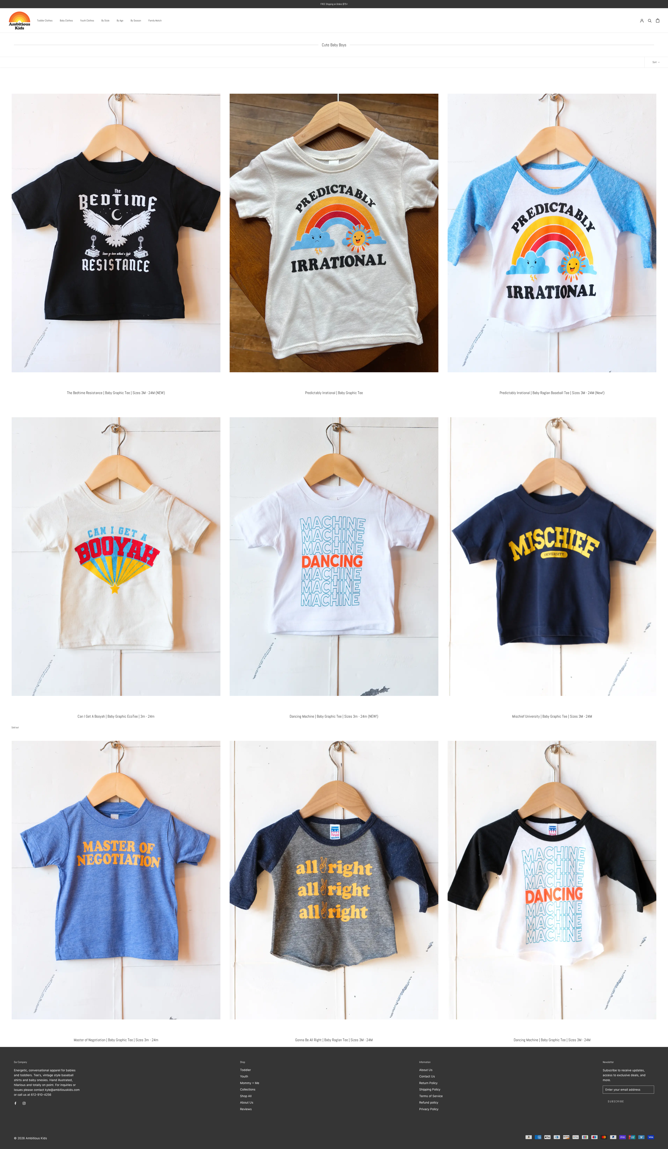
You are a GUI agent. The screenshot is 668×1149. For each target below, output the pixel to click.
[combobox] (286, 580)
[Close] (391, 521)
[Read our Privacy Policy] (326, 598)
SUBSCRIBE (303, 618)
